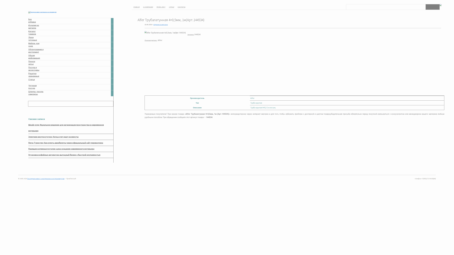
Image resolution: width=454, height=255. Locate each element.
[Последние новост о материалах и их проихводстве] (42, 12)
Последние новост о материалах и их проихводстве (45, 179)
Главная (136, 7)
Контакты (181, 7)
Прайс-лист (161, 7)
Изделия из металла (160, 24)
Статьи (171, 7)
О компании (148, 7)
